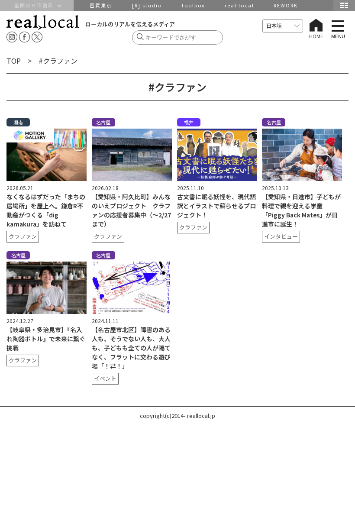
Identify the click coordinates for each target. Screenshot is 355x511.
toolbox (193, 5)
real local (239, 5)
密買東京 (101, 5)
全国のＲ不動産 (36, 5)
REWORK (286, 5)
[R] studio (147, 5)
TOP (13, 60)
